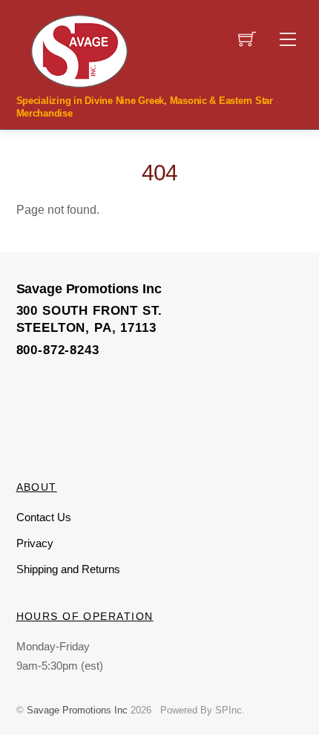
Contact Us (43, 517)
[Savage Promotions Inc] (79, 50)
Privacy (34, 543)
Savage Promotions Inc (77, 710)
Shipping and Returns (68, 569)
